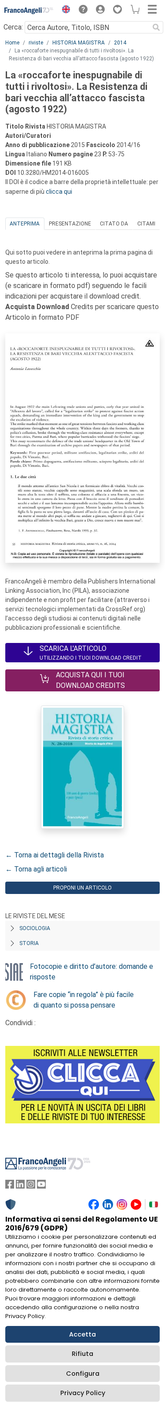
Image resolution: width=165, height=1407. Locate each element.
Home (12, 43)
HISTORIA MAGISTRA (78, 43)
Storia (29, 943)
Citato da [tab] (114, 224)
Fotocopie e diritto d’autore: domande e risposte (91, 971)
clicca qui (59, 191)
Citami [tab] (146, 224)
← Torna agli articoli (36, 869)
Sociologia (34, 928)
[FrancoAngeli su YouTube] (41, 1186)
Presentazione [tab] (70, 224)
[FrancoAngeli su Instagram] (30, 1186)
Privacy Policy (82, 1393)
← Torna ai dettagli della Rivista (54, 855)
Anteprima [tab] (25, 224)
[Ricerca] (156, 27)
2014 (120, 43)
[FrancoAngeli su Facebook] (9, 1186)
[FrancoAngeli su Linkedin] (20, 1186)
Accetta (82, 1334)
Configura (82, 1373)
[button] (63, 10)
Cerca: (13, 27)
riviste (36, 43)
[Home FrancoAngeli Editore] (29, 10)
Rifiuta (82, 1353)
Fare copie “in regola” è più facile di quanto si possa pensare (83, 999)
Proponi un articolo (82, 888)
